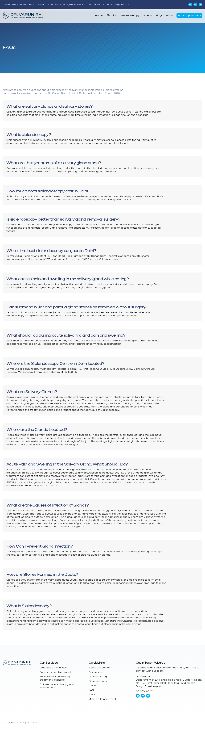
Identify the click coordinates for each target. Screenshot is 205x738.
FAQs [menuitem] (169, 15)
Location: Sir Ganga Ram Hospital (68, 4)
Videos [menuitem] (147, 15)
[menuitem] (99, 15)
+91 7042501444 (145, 690)
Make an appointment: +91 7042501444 (24, 4)
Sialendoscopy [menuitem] (130, 15)
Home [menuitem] (99, 15)
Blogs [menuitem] (159, 15)
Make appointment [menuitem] (189, 15)
